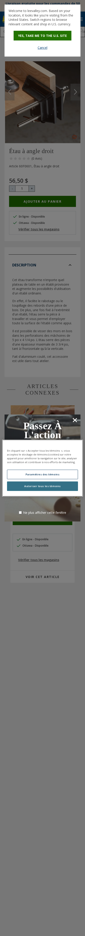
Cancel (42, 47)
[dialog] (42, 31)
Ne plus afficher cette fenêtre (44, 512)
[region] (42, 467)
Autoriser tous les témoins (42, 486)
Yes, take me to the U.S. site (42, 35)
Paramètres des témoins (43, 474)
